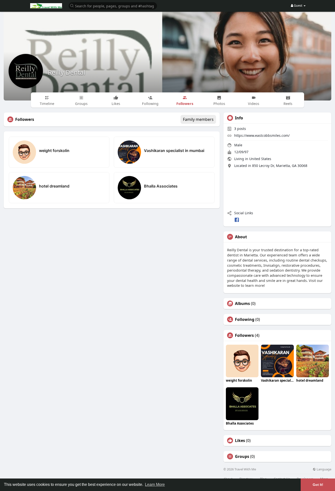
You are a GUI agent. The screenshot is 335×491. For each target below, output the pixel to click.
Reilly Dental (66, 72)
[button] (113, 5)
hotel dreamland (54, 186)
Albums (242, 303)
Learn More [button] (155, 484)
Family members (198, 119)
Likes (240, 440)
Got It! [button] (318, 485)
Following (244, 319)
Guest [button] (298, 5)
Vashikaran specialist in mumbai (174, 150)
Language (323, 469)
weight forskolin (54, 150)
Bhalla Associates (161, 186)
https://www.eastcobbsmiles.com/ (262, 135)
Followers (244, 335)
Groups (242, 456)
